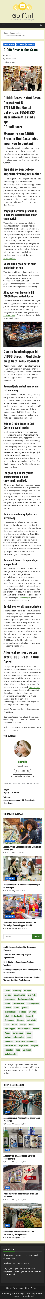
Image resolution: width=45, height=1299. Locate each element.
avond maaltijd (19, 994)
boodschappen (23, 597)
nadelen (36, 1028)
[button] (3, 25)
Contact (34, 1288)
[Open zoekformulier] (41, 25)
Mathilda (9, 55)
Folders (16, 1007)
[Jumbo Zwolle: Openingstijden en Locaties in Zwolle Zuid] (22, 831)
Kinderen (20, 1020)
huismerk (29, 1016)
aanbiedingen (9, 315)
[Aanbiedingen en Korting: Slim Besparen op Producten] (22, 1102)
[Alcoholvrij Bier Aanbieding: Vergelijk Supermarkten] (22, 1140)
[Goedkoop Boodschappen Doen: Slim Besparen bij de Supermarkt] (22, 1215)
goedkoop (22, 1011)
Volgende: (18, 800)
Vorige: (11, 791)
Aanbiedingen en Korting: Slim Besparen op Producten (21, 1119)
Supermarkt (30, 44)
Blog (7, 1112)
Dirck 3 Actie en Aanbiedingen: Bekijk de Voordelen (20, 1195)
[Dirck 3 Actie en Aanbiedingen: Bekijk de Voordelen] (22, 1177)
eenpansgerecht (33, 1003)
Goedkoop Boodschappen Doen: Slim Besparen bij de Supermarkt (18, 1233)
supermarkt (34, 687)
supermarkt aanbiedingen (30, 783)
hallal (7, 1016)
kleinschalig (31, 1020)
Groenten (32, 1011)
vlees (18, 1049)
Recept (28, 1032)
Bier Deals (32, 994)
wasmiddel (27, 1049)
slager (29, 1037)
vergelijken (9, 1049)
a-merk (7, 990)
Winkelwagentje (10, 1054)
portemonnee (18, 1032)
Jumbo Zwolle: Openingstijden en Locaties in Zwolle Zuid (22, 848)
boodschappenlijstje (25, 999)
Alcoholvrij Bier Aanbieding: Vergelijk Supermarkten (19, 1157)
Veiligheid (34, 1045)
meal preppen (10, 1028)
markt (31, 1024)
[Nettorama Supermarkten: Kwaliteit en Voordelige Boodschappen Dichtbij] (22, 906)
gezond (24, 1007)
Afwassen (27, 990)
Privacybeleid (28, 1296)
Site (14, 1296)
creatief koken (18, 1003)
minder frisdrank (24, 1028)
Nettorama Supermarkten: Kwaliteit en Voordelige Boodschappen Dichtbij (19, 924)
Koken (7, 1024)
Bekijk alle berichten (22, 776)
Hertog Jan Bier (17, 1016)
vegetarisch (23, 1045)
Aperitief (8, 994)
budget (7, 1003)
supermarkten (9, 258)
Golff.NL (39, 1293)
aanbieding (17, 990)
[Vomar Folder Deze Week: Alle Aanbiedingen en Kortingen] (22, 868)
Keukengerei (9, 1020)
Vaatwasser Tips (10, 1045)
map (18, 1296)
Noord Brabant (9, 44)
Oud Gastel (20, 44)
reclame (8, 1037)
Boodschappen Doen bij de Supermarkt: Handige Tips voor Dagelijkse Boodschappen (21, 979)
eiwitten (8, 1007)
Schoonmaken (19, 1037)
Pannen (7, 1032)
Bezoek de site (22, 771)
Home (9, 1288)
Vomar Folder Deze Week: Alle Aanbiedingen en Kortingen (21, 886)
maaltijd (23, 1024)
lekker (14, 1024)
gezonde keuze (10, 1011)
